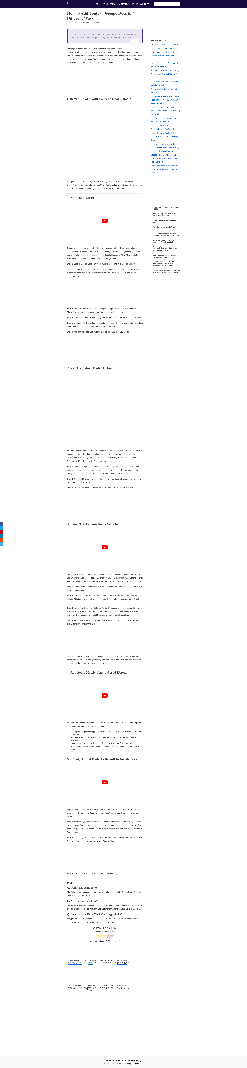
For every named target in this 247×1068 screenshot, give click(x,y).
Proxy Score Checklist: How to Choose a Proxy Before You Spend (164, 55)
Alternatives (124, 4)
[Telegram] (1, 544)
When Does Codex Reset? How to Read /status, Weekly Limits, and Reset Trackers (165, 99)
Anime (105, 4)
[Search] (177, 4)
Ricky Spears (85, 22)
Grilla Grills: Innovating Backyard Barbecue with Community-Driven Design (165, 169)
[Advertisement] (105, 79)
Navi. (134, 42)
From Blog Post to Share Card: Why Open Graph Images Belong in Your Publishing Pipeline (165, 147)
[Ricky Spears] (75, 4)
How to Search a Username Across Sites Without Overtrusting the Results (165, 110)
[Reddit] (1, 540)
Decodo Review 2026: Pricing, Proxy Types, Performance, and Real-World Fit (164, 158)
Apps (98, 4)
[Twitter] (1, 528)
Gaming (114, 4)
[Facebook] (1, 524)
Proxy (135, 4)
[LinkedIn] (1, 536)
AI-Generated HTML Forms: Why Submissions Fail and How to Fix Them (165, 74)
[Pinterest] (1, 532)
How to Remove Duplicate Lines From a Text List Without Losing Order (164, 136)
